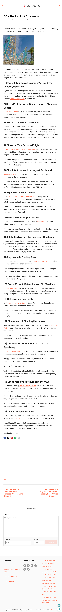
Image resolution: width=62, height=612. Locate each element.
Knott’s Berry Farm (17, 99)
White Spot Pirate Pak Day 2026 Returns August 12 (49, 600)
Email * (36, 540)
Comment (7, 514)
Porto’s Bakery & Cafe (27, 386)
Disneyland (41, 221)
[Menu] (2, 6)
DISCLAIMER (9, 581)
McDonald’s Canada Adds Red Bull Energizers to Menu (49, 580)
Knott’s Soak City (10, 288)
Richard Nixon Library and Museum (22, 196)
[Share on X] (8, 438)
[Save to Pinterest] (12, 438)
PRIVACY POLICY (10, 577)
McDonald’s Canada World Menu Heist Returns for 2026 (49, 563)
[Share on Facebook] (4, 438)
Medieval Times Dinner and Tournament (21, 149)
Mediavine (54, 610)
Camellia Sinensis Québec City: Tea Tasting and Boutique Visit (49, 590)
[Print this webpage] (19, 438)
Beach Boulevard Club (40, 261)
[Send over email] (15, 438)
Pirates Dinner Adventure (15, 303)
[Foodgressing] (31, 5)
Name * (8, 539)
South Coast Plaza (10, 112)
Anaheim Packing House (16, 351)
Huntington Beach (10, 174)
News (5, 479)
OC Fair (18, 418)
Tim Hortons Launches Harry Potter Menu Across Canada (49, 571)
